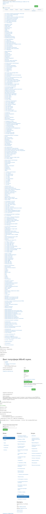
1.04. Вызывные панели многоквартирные (13, 123)
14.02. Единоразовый (9, 106)
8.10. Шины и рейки (8, 158)
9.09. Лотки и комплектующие (10, 85)
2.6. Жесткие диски (8, 45)
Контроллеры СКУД (8, 32)
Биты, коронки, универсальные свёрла (12, 290)
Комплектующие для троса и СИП (11, 236)
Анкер (6, 268)
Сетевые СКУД (7, 303)
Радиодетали (7, 167)
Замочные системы (8, 307)
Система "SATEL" (8, 99)
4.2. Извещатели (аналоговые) (10, 20)
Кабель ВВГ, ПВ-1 (8, 261)
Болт (6, 273)
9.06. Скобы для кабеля (9, 78)
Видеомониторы (8, 25)
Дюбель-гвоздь (7, 272)
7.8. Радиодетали (8, 68)
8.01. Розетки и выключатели (10, 153)
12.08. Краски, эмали (9, 209)
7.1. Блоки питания (8, 67)
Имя (3, 426)
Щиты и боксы (7, 193)
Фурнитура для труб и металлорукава (12, 232)
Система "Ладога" (8, 96)
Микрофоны (7, 56)
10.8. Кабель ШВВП (8, 251)
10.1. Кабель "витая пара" (10, 242)
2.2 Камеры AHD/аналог (9, 41)
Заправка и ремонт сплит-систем (11, 324)
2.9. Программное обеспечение (11, 47)
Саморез (6, 269)
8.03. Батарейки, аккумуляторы (11, 151)
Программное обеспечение (10, 61)
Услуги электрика (8, 332)
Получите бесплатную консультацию (10, 424)
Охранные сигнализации (9, 335)
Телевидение (7, 112)
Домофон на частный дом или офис (11, 296)
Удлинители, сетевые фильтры (10, 191)
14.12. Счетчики (8, 105)
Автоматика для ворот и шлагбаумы (11, 135)
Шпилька (6, 277)
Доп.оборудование (8, 144)
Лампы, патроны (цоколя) (10, 190)
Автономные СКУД (8, 302)
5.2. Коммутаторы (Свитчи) (10, 221)
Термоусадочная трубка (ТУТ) (10, 240)
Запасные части (8, 169)
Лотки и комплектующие (9, 237)
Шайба (6, 276)
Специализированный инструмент (11, 282)
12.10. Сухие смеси (8, 212)
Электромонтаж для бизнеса (10, 331)
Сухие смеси (7, 294)
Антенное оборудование (9, 113)
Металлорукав (7, 229)
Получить (5, 429)
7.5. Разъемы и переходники (10, 65)
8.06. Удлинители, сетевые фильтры (11, 148)
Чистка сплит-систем (9, 325)
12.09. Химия (7, 205)
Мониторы (7, 59)
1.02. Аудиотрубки (8, 129)
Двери (6, 170)
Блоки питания (7, 161)
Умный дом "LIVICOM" (9, 87)
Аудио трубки (7, 26)
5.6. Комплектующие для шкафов (11, 223)
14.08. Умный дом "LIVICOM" (10, 104)
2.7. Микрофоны (8, 49)
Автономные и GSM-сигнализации (11, 336)
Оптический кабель (8, 263)
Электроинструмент (8, 281)
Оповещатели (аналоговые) (10, 91)
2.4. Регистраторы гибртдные (10, 42)
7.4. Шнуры (7, 71)
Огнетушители (7, 98)
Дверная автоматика (9, 306)
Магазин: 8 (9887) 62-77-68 (24, 1)
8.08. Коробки (7, 156)
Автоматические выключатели (10, 188)
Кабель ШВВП (7, 260)
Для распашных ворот (9, 138)
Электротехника (8, 185)
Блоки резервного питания (10, 162)
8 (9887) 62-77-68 (23, 508)
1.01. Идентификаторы (9, 130)
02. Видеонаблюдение (9, 39)
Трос (6, 235)
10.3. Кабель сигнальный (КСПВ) (11, 249)
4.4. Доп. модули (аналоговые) (10, 21)
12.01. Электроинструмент (10, 203)
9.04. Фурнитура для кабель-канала (11, 79)
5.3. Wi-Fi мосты (8, 222)
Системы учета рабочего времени (11, 304)
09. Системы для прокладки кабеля (11, 72)
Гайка (6, 275)
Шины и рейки (7, 199)
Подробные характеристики (8, 371)
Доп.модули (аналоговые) (10, 92)
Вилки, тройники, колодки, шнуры (11, 198)
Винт (6, 274)
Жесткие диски (7, 55)
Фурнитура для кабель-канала (10, 231)
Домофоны (7, 295)
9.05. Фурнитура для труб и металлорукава (13, 74)
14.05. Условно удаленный (10, 102)
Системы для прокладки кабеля (11, 226)
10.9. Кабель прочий (9, 250)
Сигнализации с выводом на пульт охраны (13, 338)
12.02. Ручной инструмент (10, 202)
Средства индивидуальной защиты (11, 286)
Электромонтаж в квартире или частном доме (13, 330)
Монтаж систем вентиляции (10, 327)
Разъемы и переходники (9, 165)
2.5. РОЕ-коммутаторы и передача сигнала (13, 44)
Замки (6, 29)
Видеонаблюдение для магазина (11, 316)
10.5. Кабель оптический (9, 247)
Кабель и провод (8, 253)
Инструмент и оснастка (9, 280)
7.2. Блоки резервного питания (10, 66)
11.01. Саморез (8, 173)
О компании (33, 10)
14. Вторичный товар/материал (11, 100)
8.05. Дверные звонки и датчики (11, 152)
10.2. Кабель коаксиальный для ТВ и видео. (13, 248)
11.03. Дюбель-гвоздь (9, 175)
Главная (6, 9)
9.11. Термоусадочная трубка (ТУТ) (11, 81)
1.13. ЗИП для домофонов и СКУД (11, 124)
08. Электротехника (8, 147)
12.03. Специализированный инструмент (12, 211)
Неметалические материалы (10, 267)
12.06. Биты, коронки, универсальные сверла (13, 207)
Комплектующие (8, 145)
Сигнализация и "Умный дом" (10, 86)
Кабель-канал (7, 227)
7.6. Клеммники (8, 64)
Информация (27, 9)
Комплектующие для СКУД (10, 37)
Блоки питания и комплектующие (11, 160)
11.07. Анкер (7, 177)
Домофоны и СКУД (8, 24)
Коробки (6, 195)
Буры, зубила (7, 288)
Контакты (39, 9)
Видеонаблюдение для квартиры (11, 312)
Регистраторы (7, 53)
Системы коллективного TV (10, 334)
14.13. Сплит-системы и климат (11, 111)
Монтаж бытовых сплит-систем (10, 322)
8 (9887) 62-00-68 (22, 506)
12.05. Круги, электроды (9, 206)
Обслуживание (7, 343)
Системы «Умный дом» (9, 339)
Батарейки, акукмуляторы (10, 192)
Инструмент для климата (9, 284)
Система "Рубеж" (8, 95)
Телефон (4, 427)
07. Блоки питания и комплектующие (12, 63)
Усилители (7, 114)
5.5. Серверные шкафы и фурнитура (12, 220)
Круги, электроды (8, 287)
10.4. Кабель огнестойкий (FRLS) (11, 246)
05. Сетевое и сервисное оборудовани (12, 216)
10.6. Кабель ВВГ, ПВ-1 (9, 244)
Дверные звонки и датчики (10, 197)
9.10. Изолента (8, 76)
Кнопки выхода (8, 34)
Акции (21, 9)
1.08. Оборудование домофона (11, 122)
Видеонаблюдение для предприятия (12, 317)
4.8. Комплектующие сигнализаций (11, 18)
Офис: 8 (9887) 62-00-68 (14, 1)
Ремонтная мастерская (9, 344)
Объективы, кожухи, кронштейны (11, 60)
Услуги (16, 9)
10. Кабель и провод (9, 241)
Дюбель (6, 271)
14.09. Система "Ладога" (9, 109)
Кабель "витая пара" (9, 255)
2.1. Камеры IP (7, 40)
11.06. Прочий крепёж (9, 174)
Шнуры (6, 164)
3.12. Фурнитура (8, 215)
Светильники (7, 196)
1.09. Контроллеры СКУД (9, 132)
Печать (33, 389)
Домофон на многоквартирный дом (11, 298)
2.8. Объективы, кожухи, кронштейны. (12, 48)
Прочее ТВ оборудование (10, 119)
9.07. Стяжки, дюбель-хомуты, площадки (12, 80)
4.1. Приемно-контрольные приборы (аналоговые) (14, 16)
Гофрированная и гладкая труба (11, 228)
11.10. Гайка (7, 176)
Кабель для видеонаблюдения (10, 254)
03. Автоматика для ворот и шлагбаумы (12, 214)
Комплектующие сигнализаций (10, 93)
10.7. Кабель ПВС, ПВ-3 (9, 245)
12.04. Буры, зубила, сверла (10, 204)
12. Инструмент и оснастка (10, 201)
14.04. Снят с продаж (9, 107)
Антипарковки (7, 143)
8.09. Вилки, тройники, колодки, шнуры (12, 157)
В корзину (26, 371)
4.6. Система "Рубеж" (9, 15)
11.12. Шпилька (8, 183)
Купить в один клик (28, 381)
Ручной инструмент (8, 285)
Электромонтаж (8, 329)
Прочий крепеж (8, 278)
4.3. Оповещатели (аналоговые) (11, 19)
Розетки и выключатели (9, 187)
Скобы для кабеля (8, 233)
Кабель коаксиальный (9, 259)
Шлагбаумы (7, 139)
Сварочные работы (8, 341)
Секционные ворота (8, 142)
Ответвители (7, 116)
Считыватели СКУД (8, 33)
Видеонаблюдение (8, 51)
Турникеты (7, 305)
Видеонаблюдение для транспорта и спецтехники (14, 318)
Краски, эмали (7, 291)
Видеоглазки (7, 28)
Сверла (6, 289)
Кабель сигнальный (8, 256)
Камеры (6, 52)
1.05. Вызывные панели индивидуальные (12, 127)
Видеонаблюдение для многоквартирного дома (14, 311)
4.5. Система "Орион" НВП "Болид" (11, 14)
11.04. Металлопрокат (9, 178)
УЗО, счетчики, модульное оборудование (12, 189)
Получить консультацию (28, 386)
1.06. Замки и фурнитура (9, 133)
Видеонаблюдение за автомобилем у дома (13, 313)
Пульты (6, 136)
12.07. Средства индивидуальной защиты (12, 210)
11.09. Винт (7, 184)
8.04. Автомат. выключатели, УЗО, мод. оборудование (15, 150)
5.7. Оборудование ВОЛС (9, 218)
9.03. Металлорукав (8, 82)
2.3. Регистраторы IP (9, 46)
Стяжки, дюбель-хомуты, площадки (11, 234)
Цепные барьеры (8, 140)
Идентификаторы (8, 35)
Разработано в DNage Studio (8, 513)
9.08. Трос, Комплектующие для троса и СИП (13, 77)
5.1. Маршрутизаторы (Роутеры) (11, 219)
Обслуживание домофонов (10, 299)
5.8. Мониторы (7, 224)
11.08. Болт (7, 182)
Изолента (7, 238)
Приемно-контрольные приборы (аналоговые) (13, 89)
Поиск (36, 6)
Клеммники (7, 166)
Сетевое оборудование (9, 58)
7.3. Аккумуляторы (8, 69)
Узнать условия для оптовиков (29, 379)
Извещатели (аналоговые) (10, 90)
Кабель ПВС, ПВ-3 (8, 262)
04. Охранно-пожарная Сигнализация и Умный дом (14, 13)
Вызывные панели (8, 27)
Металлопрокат (8, 266)
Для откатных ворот (8, 137)
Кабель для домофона (9, 258)
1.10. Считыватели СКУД (9, 126)
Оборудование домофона (10, 36)
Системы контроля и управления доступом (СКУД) (14, 300)
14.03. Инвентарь (8, 108)
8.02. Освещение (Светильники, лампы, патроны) (14, 149)
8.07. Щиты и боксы (8, 155)
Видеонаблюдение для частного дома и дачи (13, 310)
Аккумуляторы (7, 163)
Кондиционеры (8, 321)
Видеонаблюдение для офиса (10, 315)
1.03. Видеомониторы (9, 125)
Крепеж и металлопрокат (9, 265)
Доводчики (7, 31)
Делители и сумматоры (9, 117)
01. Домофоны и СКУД (9, 121)
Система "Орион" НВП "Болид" (10, 94)
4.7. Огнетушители (8, 22)
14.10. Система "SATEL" (9, 103)
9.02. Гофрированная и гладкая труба (12, 84)
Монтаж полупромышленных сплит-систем (13, 326)
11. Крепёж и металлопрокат (10, 171)
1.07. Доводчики (8, 131)
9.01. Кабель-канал (8, 73)
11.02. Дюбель (7, 180)
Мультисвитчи (7, 118)
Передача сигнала (8, 54)
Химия (6, 293)
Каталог (11, 9)
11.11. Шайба (7, 179)
